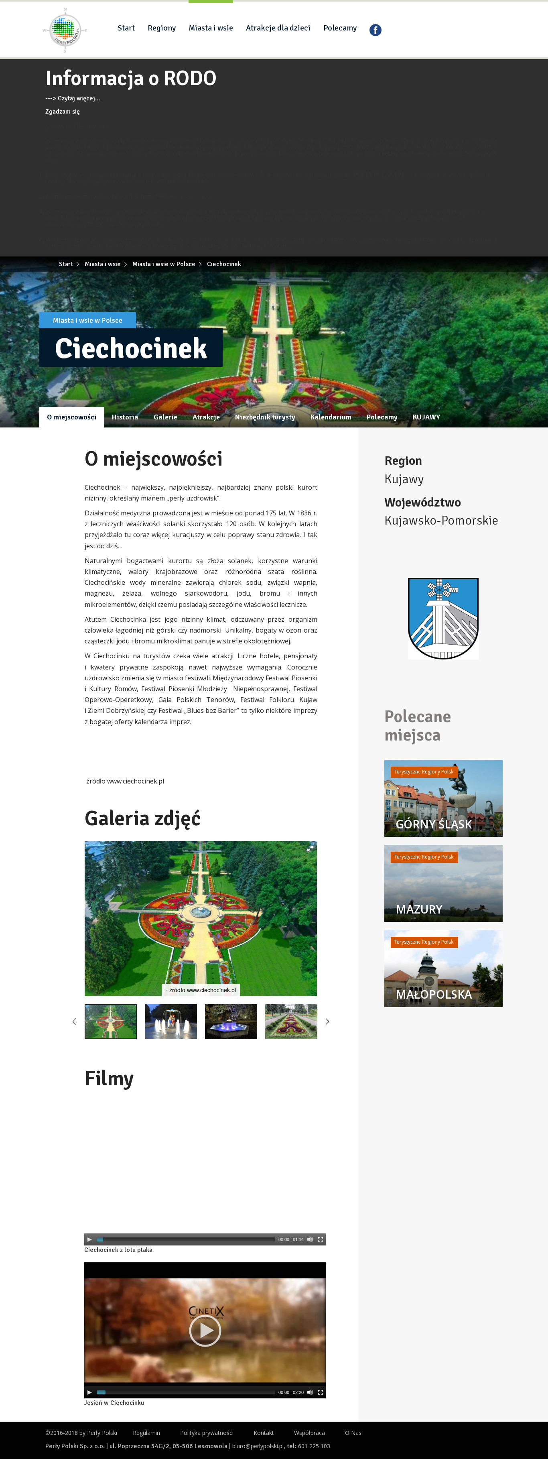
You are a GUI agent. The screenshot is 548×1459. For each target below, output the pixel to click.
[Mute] (310, 1239)
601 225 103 (314, 1446)
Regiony (162, 28)
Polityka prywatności (206, 1433)
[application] (205, 1177)
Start (126, 28)
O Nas (353, 1433)
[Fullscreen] (320, 1239)
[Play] (89, 1239)
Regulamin (146, 1433)
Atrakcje (206, 417)
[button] (310, 848)
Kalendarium (331, 417)
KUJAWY (426, 417)
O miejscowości (72, 417)
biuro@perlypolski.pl (258, 1446)
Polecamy (340, 28)
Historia (125, 417)
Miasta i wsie (211, 28)
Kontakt (264, 1433)
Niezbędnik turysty (265, 417)
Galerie (165, 417)
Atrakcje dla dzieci (278, 28)
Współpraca (309, 1433)
